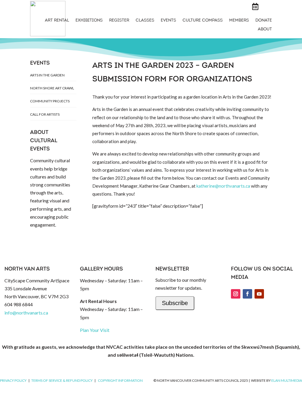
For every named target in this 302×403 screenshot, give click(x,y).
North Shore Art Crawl (52, 88)
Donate (263, 21)
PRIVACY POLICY (13, 380)
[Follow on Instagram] (235, 294)
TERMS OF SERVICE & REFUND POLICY (62, 380)
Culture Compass (203, 21)
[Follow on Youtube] (259, 294)
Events (168, 21)
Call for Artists (45, 114)
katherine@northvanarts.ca (223, 186)
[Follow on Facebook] (247, 294)
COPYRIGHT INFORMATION (120, 380)
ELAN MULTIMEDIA (286, 380)
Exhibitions (89, 21)
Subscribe (175, 303)
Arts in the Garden (47, 75)
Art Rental (57, 21)
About (265, 29)
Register (119, 21)
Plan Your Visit (94, 330)
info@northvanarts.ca (26, 312)
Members (239, 21)
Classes (145, 21)
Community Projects (50, 101)
